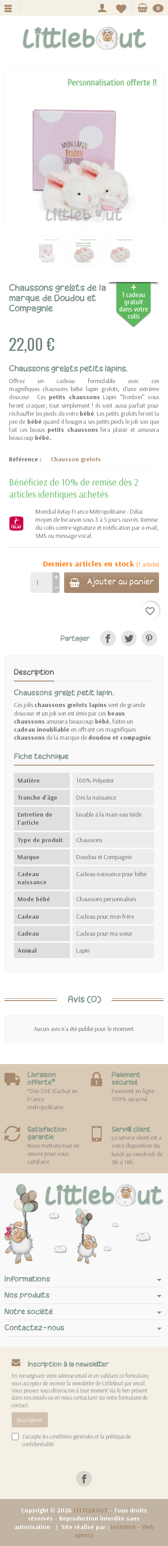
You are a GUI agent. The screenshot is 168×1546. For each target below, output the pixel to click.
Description (34, 672)
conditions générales (72, 1436)
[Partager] (108, 638)
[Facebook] (84, 1478)
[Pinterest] (149, 638)
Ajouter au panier (120, 582)
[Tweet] (129, 638)
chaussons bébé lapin (70, 389)
